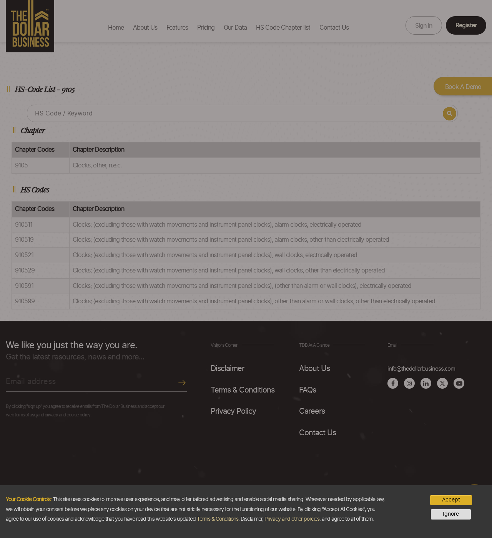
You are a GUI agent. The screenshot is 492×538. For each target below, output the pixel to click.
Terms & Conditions (217, 519)
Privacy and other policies (291, 519)
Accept (451, 500)
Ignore (451, 514)
